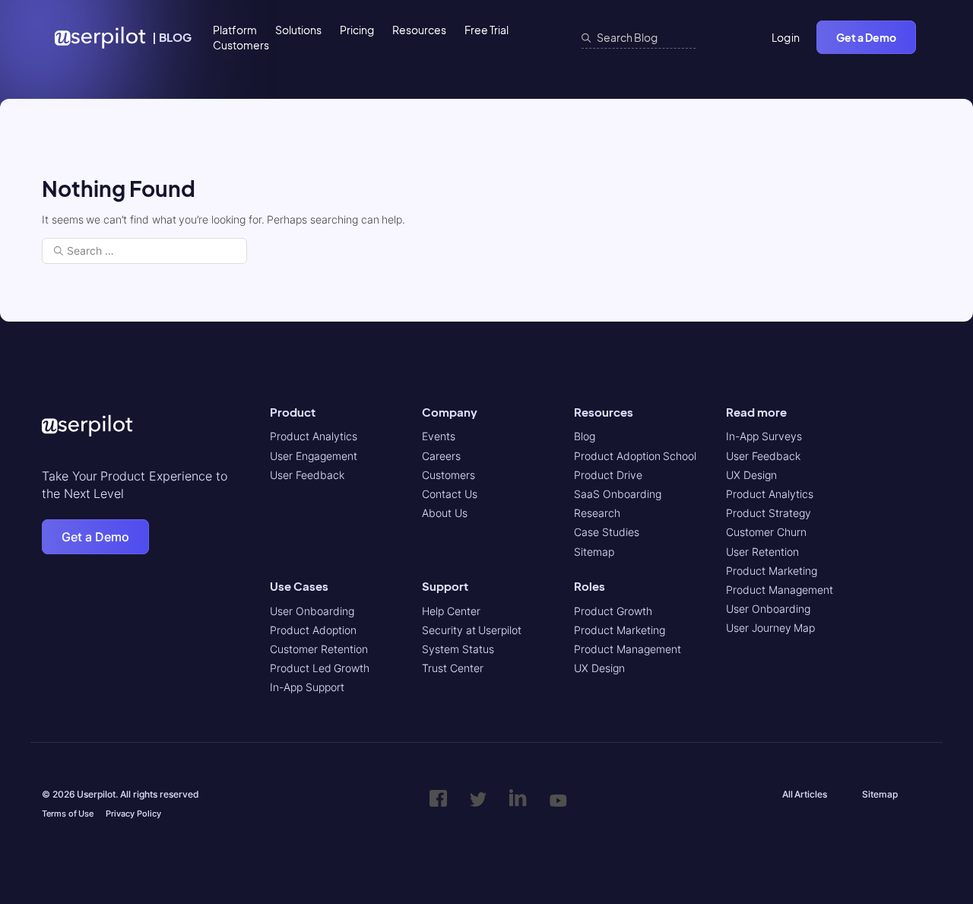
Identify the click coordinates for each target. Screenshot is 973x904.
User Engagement (313, 455)
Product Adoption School (635, 455)
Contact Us (449, 493)
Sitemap (594, 551)
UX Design (599, 667)
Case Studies (606, 531)
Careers (441, 455)
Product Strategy (768, 512)
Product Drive (608, 474)
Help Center (451, 610)
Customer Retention (319, 648)
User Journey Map (770, 627)
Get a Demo (866, 37)
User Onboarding (312, 610)
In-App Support (307, 686)
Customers (241, 45)
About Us (444, 512)
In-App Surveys (764, 436)
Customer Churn (766, 531)
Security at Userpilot (471, 629)
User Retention (762, 551)
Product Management (627, 648)
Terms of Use (67, 813)
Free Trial (486, 29)
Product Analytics (313, 436)
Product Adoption (313, 629)
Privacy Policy (133, 813)
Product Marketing (619, 629)
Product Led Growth (319, 667)
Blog (584, 436)
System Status (458, 648)
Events (438, 436)
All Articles (805, 794)
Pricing (357, 29)
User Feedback (307, 474)
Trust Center (452, 667)
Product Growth (613, 610)
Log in (786, 37)
